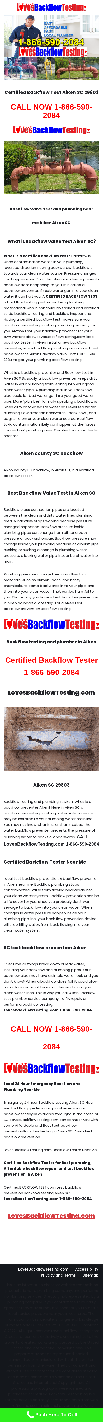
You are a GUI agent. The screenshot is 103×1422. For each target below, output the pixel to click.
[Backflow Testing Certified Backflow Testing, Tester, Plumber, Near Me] (51, 7)
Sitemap (90, 1275)
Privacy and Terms (58, 1275)
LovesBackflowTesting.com (51, 1216)
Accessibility (86, 1269)
